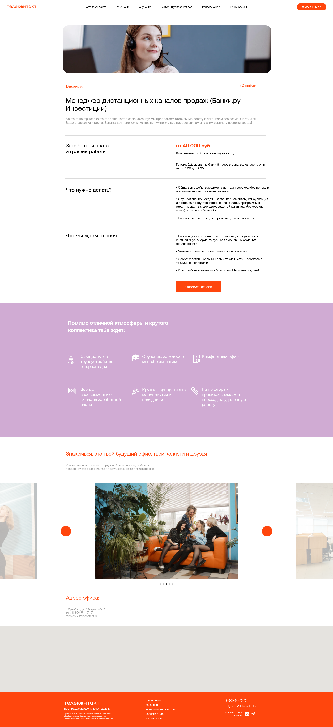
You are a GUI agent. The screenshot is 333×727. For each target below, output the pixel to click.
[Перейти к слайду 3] (166, 584)
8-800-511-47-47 (236, 700)
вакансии (123, 6)
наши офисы (238, 6)
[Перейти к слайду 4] (169, 584)
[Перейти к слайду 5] (172, 584)
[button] (198, 286)
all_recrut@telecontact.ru (241, 706)
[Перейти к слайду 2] (163, 584)
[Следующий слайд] (267, 531)
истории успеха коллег (177, 6)
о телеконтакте (96, 6)
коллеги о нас (211, 6)
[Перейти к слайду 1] (160, 584)
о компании (153, 700)
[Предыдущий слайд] (66, 531)
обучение (145, 6)
